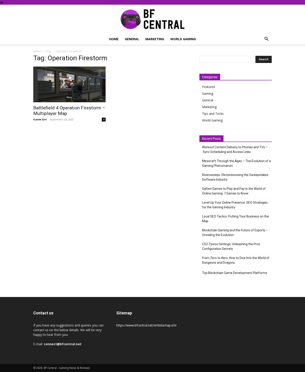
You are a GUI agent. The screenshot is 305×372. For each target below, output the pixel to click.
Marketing (154, 39)
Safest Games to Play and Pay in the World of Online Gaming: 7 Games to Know (234, 191)
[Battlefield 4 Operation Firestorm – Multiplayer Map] (69, 84)
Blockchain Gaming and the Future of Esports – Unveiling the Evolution (235, 232)
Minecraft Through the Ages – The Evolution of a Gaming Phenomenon (236, 163)
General (132, 39)
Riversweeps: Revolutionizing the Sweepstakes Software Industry (235, 177)
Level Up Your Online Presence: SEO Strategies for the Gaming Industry (235, 205)
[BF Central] (152, 19)
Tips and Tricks (213, 113)
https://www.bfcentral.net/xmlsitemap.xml (146, 325)
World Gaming (183, 39)
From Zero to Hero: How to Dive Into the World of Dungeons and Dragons (235, 260)
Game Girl (40, 119)
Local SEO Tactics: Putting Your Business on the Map (235, 219)
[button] (266, 39)
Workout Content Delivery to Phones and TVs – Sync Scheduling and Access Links (235, 149)
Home (114, 39)
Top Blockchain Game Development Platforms (234, 273)
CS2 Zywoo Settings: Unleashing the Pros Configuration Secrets (231, 246)
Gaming (207, 93)
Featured (208, 87)
